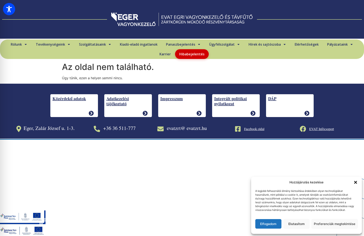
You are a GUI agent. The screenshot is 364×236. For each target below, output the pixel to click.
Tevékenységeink (50, 44)
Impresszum (171, 98)
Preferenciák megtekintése (334, 224)
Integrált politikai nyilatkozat (230, 101)
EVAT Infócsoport (321, 129)
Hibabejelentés (192, 54)
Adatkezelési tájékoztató (117, 101)
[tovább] (91, 113)
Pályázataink (337, 44)
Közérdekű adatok (69, 98)
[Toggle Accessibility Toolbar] (9, 9)
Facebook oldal (254, 129)
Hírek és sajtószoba (265, 44)
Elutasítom (296, 224)
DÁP (272, 98)
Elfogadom (268, 224)
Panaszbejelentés (180, 44)
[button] (355, 182)
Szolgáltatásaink (92, 44)
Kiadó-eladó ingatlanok (139, 44)
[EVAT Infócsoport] (303, 129)
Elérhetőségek (307, 44)
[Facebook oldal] (238, 129)
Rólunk (16, 44)
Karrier (165, 54)
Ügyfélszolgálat (222, 44)
